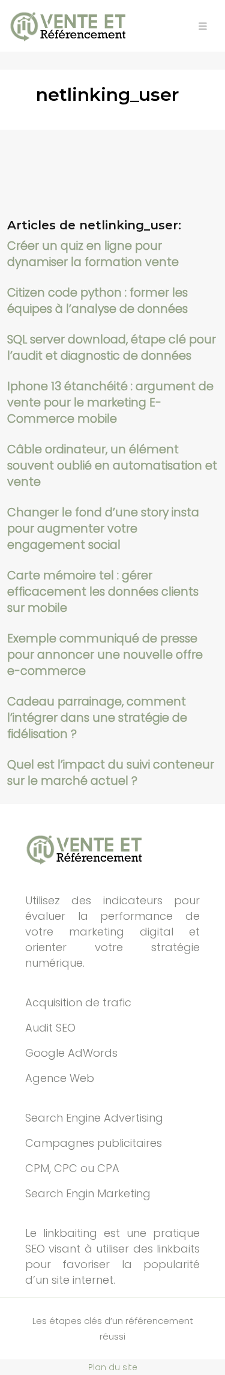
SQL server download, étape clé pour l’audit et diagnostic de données (111, 347)
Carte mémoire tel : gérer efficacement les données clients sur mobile (103, 591)
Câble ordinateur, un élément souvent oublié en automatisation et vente (112, 465)
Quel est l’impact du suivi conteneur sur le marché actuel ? (110, 773)
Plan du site (112, 1367)
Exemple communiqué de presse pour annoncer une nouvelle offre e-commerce (105, 654)
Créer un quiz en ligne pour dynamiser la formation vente (93, 254)
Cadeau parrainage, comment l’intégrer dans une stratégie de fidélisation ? (97, 718)
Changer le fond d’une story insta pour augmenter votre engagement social (103, 528)
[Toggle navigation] (203, 26)
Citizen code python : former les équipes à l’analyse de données (97, 301)
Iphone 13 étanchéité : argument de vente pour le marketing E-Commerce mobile (110, 402)
